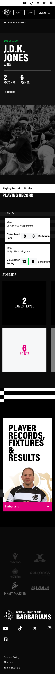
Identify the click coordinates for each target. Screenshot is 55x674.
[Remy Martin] (15, 588)
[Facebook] (51, 3)
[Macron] (15, 558)
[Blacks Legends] (40, 588)
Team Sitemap (12, 667)
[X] (38, 3)
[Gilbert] (40, 557)
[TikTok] (31, 3)
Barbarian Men (17, 22)
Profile (28, 188)
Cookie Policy (12, 657)
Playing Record (11, 188)
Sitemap (8, 662)
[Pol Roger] (15, 573)
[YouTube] (25, 3)
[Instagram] (44, 3)
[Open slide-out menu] (44, 13)
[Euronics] (40, 573)
